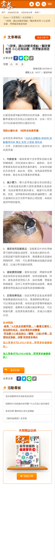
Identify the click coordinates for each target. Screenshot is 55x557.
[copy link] (31, 58)
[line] (26, 58)
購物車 (37, 4)
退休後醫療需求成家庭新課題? (20, 396)
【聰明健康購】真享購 (16, 418)
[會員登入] (31, 4)
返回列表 (47, 72)
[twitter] (21, 58)
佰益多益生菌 (26, 13)
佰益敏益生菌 (13, 13)
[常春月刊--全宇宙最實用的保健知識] (8, 5)
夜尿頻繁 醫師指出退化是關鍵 (20, 411)
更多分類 (41, 37)
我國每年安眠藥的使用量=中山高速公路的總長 (28, 403)
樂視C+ (38, 13)
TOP (50, 544)
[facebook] (15, 58)
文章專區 (15, 17)
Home (6, 17)
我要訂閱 (28, 476)
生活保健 (26, 17)
